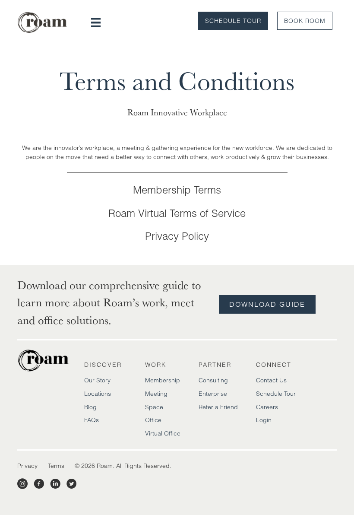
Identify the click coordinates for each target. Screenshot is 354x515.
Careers (267, 407)
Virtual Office (162, 433)
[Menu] (96, 22)
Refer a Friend (218, 407)
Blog (90, 407)
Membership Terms (177, 190)
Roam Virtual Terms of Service (177, 213)
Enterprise (213, 393)
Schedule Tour (233, 21)
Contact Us (271, 380)
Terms (56, 466)
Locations (97, 393)
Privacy (27, 466)
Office (153, 420)
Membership (162, 380)
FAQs (91, 420)
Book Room (305, 21)
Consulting (213, 380)
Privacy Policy (177, 236)
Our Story (97, 380)
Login (264, 420)
